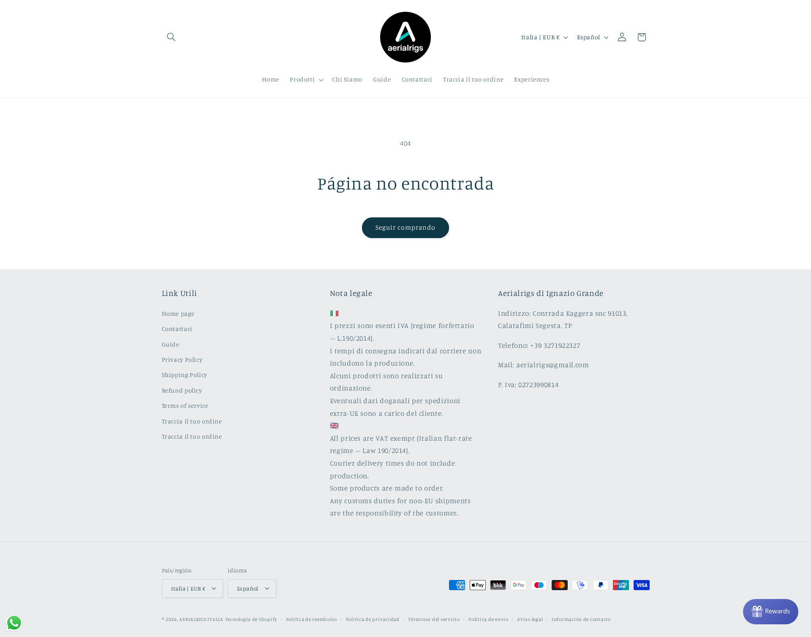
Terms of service (185, 405)
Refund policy (182, 389)
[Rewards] (770, 611)
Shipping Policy (184, 374)
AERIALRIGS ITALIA (201, 619)
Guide (171, 343)
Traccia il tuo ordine (192, 420)
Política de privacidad (373, 619)
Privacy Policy (182, 359)
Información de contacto (581, 619)
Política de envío (488, 619)
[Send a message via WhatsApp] (14, 623)
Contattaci (177, 328)
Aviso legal (530, 619)
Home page (178, 313)
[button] (171, 37)
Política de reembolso (311, 619)
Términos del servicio (434, 619)
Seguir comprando (406, 227)
